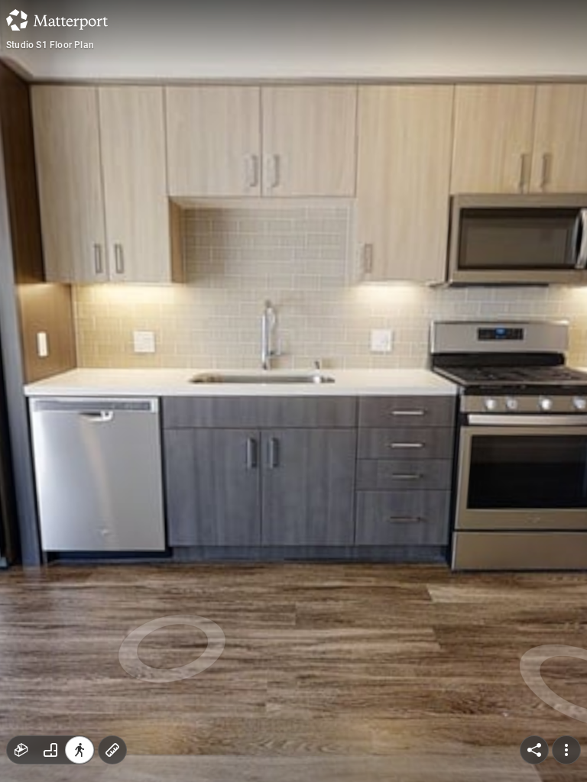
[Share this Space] (534, 749)
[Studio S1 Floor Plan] (293, 391)
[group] (50, 749)
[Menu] (566, 749)
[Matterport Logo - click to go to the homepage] (57, 20)
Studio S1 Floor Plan (50, 45)
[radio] (21, 750)
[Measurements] (112, 749)
